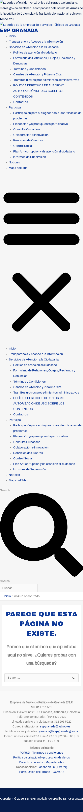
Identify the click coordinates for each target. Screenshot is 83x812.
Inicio (12, 36)
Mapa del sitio (55, 762)
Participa (15, 107)
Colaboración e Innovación (31, 134)
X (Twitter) (60, 767)
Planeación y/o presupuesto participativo (40, 124)
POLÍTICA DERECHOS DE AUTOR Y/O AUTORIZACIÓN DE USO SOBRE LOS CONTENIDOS (38, 91)
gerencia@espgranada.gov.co (58, 731)
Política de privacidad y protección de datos (41, 757)
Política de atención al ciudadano (35, 52)
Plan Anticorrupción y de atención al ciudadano (44, 151)
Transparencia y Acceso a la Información (36, 41)
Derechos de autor (31, 762)
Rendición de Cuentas (28, 140)
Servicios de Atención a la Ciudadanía (34, 47)
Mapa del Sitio (18, 167)
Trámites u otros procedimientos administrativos (46, 80)
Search (5, 490)
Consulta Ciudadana (26, 129)
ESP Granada (19, 30)
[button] (41, 260)
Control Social (22, 145)
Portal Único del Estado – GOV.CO (41, 771)
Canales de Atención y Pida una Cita (37, 74)
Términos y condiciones (47, 752)
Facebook (44, 767)
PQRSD (25, 752)
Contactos (20, 102)
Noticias (14, 162)
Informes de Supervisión (29, 157)
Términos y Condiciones (29, 69)
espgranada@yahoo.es (55, 726)
